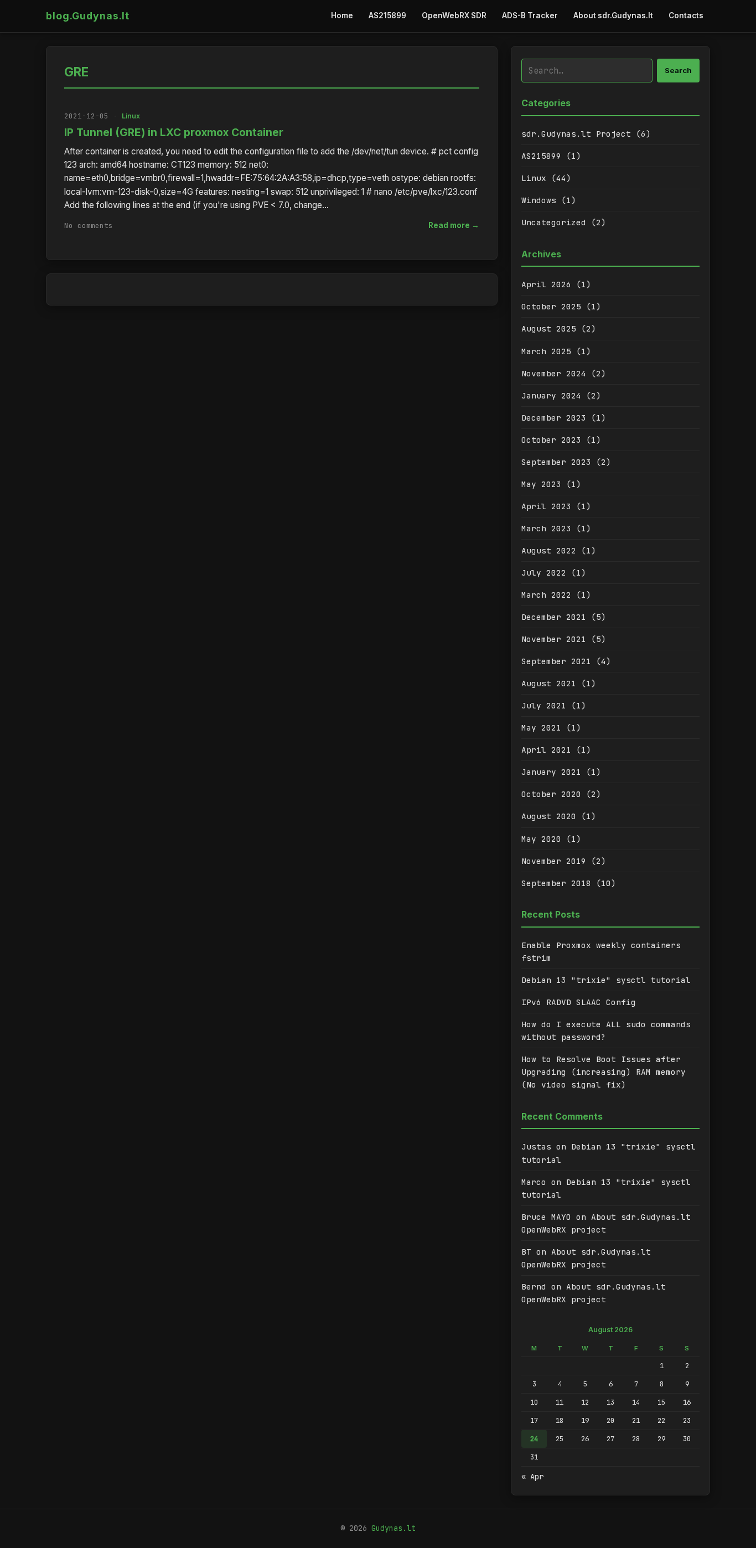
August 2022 (548, 550)
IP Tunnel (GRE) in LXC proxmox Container (173, 132)
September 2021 (556, 661)
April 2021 (546, 749)
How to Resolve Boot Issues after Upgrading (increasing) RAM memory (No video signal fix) (603, 1072)
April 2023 (546, 506)
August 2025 (548, 328)
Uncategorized (553, 222)
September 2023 (556, 462)
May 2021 (541, 727)
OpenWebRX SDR (454, 15)
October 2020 (551, 794)
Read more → (453, 225)
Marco (533, 1182)
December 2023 (553, 417)
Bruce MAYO (546, 1217)
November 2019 (553, 861)
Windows (538, 200)
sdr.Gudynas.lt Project (576, 133)
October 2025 (551, 306)
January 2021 (551, 772)
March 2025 (546, 351)
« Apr (532, 1477)
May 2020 (541, 838)
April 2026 (546, 284)
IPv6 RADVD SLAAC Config (578, 1002)
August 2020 (548, 816)
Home (342, 15)
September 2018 (556, 883)
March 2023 (546, 528)
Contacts (686, 15)
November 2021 (553, 639)
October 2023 (551, 439)
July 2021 (543, 705)
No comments (88, 225)
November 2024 (553, 373)
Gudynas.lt (393, 1528)
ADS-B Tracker (530, 15)
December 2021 (553, 617)
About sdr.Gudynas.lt (613, 15)
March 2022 (546, 594)
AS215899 (387, 15)
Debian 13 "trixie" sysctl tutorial (606, 980)
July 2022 (543, 572)
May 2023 (541, 484)
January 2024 (551, 395)
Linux (131, 116)
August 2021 (548, 683)
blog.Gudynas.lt (88, 16)
